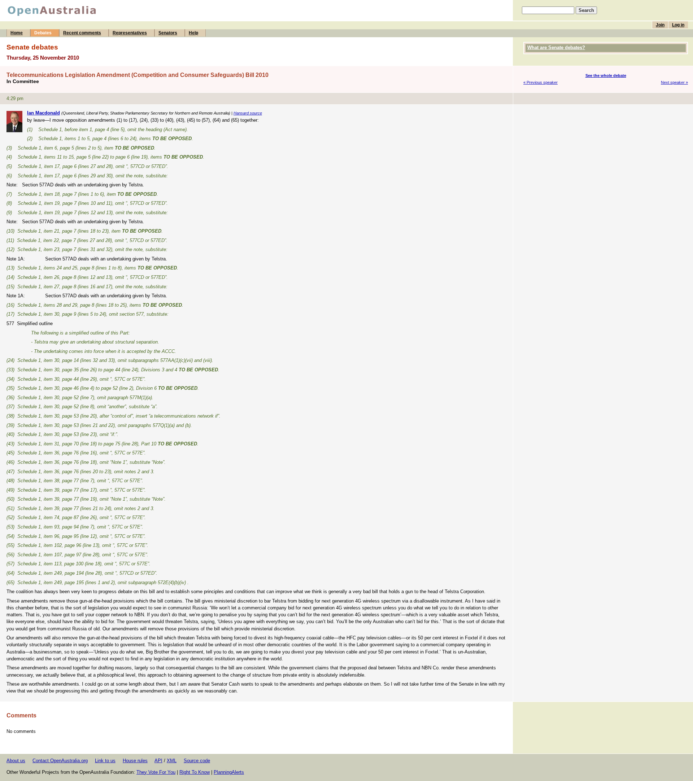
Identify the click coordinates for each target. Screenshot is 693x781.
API (158, 760)
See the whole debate (605, 75)
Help (193, 32)
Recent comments (82, 32)
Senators (167, 32)
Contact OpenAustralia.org (60, 760)
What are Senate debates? (556, 47)
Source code (197, 760)
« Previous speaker (540, 82)
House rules (135, 760)
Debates (43, 32)
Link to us (105, 760)
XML (171, 760)
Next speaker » (674, 82)
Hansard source (248, 113)
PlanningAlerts (229, 772)
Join (660, 24)
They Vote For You (155, 772)
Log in (678, 24)
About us (15, 760)
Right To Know (194, 772)
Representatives (130, 32)
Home (16, 32)
